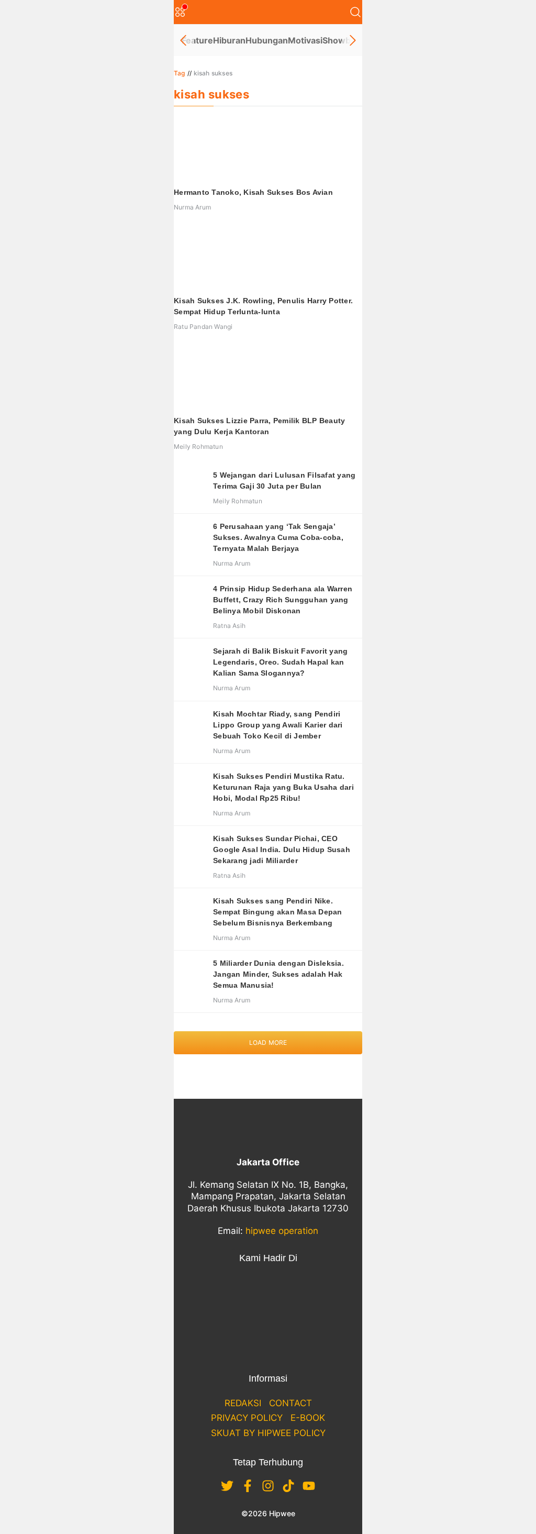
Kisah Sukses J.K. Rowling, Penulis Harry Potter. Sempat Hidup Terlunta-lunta (263, 306)
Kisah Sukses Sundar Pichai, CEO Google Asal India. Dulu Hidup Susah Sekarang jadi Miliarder (281, 849)
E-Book (308, 1417)
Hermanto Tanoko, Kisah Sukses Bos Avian (253, 192)
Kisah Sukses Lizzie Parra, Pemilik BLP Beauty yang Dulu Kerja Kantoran (259, 426)
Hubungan (266, 40)
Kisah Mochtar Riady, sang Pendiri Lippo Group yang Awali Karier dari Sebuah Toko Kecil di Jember (278, 725)
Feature (197, 40)
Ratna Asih (229, 626)
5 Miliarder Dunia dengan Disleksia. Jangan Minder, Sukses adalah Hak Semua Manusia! (278, 974)
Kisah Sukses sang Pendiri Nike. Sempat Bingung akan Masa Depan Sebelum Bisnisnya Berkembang (277, 912)
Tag (179, 73)
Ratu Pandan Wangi (203, 326)
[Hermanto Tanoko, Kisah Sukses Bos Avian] (268, 149)
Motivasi (305, 40)
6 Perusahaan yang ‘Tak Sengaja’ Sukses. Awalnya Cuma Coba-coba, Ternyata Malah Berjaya (278, 537)
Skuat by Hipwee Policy (268, 1433)
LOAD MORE (268, 1042)
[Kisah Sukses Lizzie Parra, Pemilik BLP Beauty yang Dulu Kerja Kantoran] (268, 377)
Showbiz (340, 40)
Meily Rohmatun (198, 446)
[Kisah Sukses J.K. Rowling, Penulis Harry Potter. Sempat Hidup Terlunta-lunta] (268, 257)
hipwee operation (281, 1231)
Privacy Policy (247, 1417)
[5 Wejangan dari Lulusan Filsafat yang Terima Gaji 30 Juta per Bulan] (189, 485)
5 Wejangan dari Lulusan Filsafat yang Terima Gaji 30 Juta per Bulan (284, 480)
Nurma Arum (192, 207)
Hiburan (229, 40)
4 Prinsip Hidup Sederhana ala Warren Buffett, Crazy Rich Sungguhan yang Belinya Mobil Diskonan (282, 599)
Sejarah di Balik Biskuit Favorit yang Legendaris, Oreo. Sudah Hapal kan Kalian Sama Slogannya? (280, 662)
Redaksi (243, 1403)
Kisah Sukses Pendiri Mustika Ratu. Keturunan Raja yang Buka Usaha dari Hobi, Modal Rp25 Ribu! (283, 787)
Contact (290, 1403)
